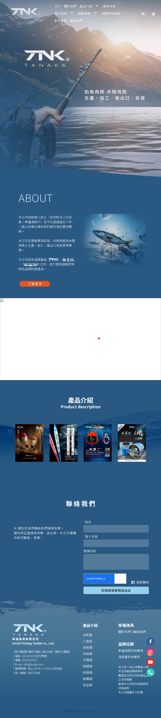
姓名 (88, 522)
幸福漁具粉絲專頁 (130, 650)
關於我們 (124, 631)
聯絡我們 (139, 631)
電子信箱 (91, 536)
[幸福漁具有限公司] (25, 13)
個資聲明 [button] (142, 582)
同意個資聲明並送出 (116, 590)
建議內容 (89, 550)
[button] (143, 13)
